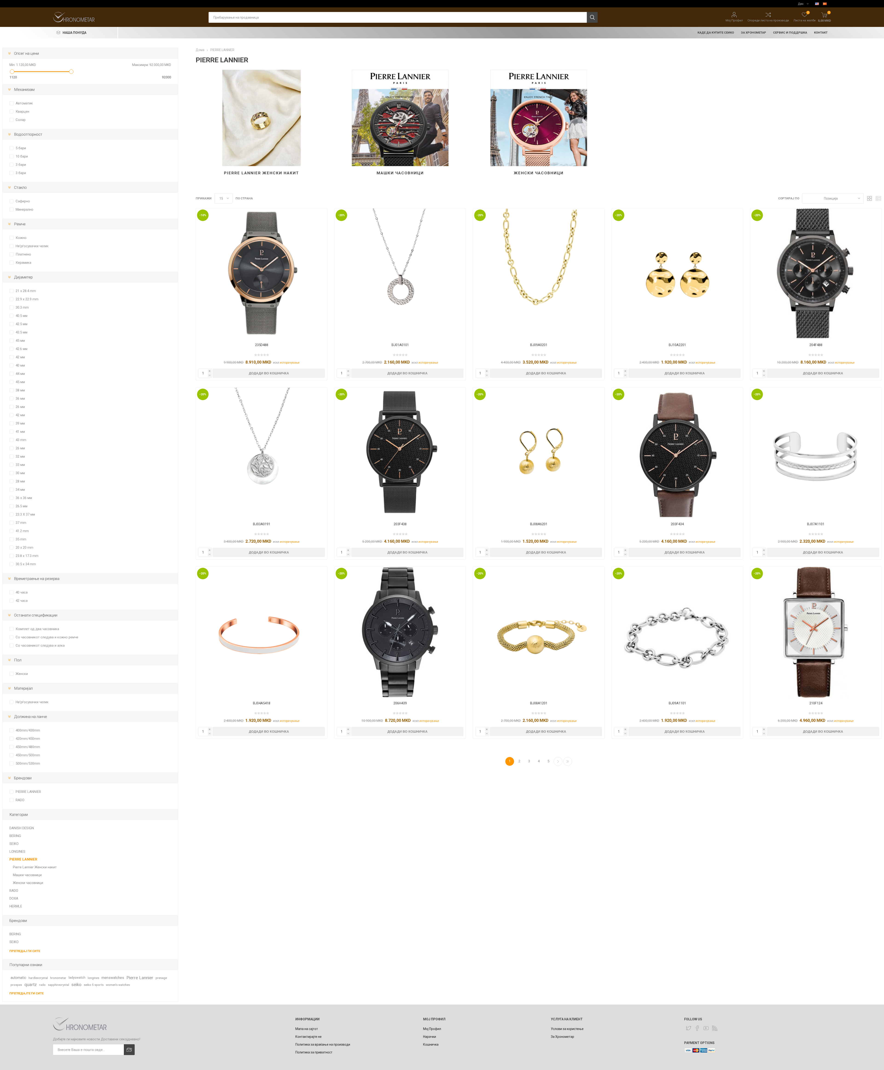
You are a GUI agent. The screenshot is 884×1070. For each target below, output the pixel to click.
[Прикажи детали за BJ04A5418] (261, 632)
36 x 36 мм (24, 498)
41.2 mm (22, 531)
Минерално (24, 209)
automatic (18, 977)
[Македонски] (825, 3)
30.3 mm (22, 307)
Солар (21, 120)
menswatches (113, 977)
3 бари (21, 165)
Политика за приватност (313, 1052)
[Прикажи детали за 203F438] (400, 453)
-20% (341, 215)
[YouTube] (706, 1028)
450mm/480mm (28, 747)
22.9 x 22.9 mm (27, 299)
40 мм (20, 365)
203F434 (677, 524)
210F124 (815, 703)
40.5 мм (21, 316)
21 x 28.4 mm (26, 291)
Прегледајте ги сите (26, 993)
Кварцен (22, 111)
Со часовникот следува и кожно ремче (47, 637)
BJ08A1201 (538, 703)
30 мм (20, 473)
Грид (869, 198)
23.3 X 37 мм (25, 514)
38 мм (20, 390)
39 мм (20, 423)
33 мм (20, 465)
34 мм (20, 490)
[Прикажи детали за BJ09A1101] (677, 632)
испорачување (290, 362)
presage (161, 978)
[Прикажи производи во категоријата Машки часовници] (400, 118)
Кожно (21, 238)
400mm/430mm (28, 730)
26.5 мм (21, 506)
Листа (878, 198)
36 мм (20, 398)
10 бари (22, 156)
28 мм (20, 481)
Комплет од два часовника (37, 629)
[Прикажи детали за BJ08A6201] (538, 453)
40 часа (22, 592)
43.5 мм (21, 332)
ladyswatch (77, 978)
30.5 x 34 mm (26, 564)
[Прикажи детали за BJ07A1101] (815, 453)
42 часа (22, 601)
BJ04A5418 (261, 703)
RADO (20, 800)
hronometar (58, 978)
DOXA (13, 898)
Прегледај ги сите (24, 951)
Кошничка (431, 1044)
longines (93, 978)
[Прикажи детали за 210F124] (815, 632)
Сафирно (23, 201)
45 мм (20, 340)
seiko (76, 984)
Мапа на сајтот (306, 1029)
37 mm (21, 523)
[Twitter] (688, 1028)
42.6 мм (21, 349)
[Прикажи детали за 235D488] (261, 273)
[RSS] (714, 1028)
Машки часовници (400, 173)
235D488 (261, 345)
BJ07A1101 (815, 524)
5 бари (21, 148)
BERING (15, 836)
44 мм (20, 374)
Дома (200, 50)
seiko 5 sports (94, 985)
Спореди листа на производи (768, 20)
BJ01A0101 (400, 345)
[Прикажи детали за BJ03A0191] (261, 453)
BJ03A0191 (261, 524)
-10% (202, 215)
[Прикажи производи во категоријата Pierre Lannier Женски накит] (261, 118)
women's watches (118, 985)
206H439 (400, 703)
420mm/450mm (28, 739)
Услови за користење (567, 1029)
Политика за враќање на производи (322, 1044)
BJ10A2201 (677, 345)
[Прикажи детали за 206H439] (400, 632)
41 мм (20, 432)
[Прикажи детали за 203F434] (677, 453)
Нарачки (429, 1036)
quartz (30, 984)
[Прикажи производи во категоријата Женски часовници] (539, 118)
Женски (22, 674)
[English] (817, 3)
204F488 (815, 345)
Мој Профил (734, 20)
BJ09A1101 (677, 703)
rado (42, 985)
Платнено (23, 254)
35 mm (21, 539)
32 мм (20, 456)
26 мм (20, 407)
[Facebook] (697, 1028)
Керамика (23, 263)
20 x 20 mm (24, 547)
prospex (16, 985)
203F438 (400, 524)
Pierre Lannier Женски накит (261, 173)
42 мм (20, 357)
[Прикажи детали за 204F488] (815, 273)
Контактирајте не (308, 1036)
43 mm (21, 440)
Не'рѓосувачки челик (32, 246)
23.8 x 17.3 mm (27, 556)
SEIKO (14, 844)
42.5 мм (21, 324)
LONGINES (17, 851)
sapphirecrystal (58, 985)
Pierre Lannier (139, 977)
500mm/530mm (28, 763)
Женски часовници (539, 173)
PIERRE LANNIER (28, 792)
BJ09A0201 (538, 345)
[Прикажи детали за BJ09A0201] (538, 273)
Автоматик (24, 103)
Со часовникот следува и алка (40, 645)
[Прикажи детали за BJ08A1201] (538, 632)
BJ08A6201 (538, 524)
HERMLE (15, 906)
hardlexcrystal (38, 978)
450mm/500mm (28, 755)
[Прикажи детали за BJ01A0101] (400, 273)
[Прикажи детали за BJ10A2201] (677, 273)
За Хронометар (562, 1036)
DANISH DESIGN (21, 828)
